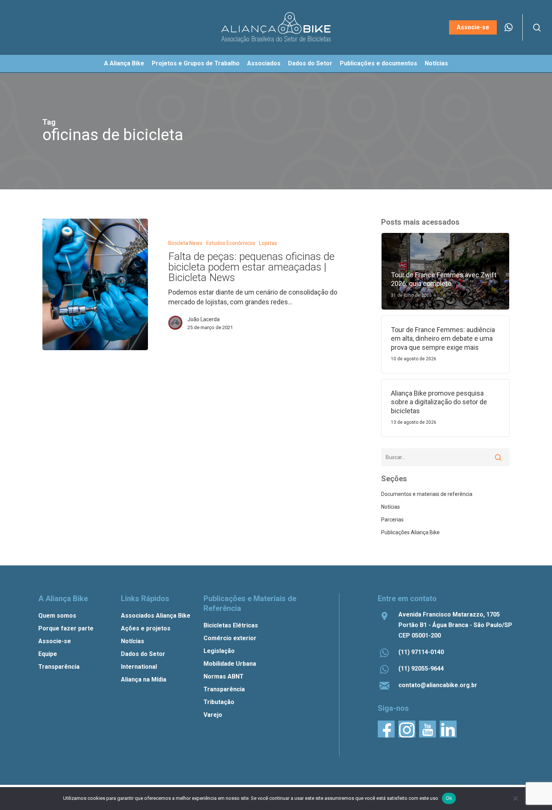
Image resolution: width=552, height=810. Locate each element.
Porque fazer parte (66, 628)
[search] (536, 28)
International (139, 666)
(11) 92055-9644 (421, 668)
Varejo (213, 714)
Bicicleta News (185, 243)
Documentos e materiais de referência (426, 494)
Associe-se (54, 641)
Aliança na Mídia (143, 679)
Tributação (219, 702)
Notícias (390, 507)
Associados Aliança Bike (155, 615)
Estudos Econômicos (230, 243)
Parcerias (392, 520)
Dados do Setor (143, 653)
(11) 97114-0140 (421, 652)
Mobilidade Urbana (230, 663)
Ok (449, 798)
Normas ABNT (224, 676)
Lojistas (268, 243)
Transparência (59, 666)
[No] (515, 798)
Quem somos (57, 615)
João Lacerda (203, 319)
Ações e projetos (145, 628)
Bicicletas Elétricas (231, 625)
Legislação (219, 650)
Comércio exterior (230, 638)
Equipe (47, 653)
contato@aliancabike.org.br (437, 685)
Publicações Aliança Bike (410, 532)
